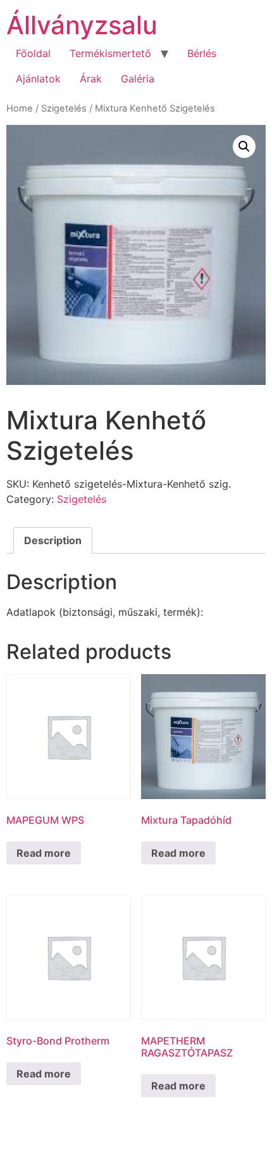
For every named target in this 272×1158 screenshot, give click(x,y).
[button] (244, 146)
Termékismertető (110, 53)
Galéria (137, 78)
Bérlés (201, 53)
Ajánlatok (38, 78)
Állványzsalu (82, 25)
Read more (43, 853)
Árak (91, 78)
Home (19, 108)
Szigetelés (64, 108)
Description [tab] (53, 540)
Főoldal (33, 53)
